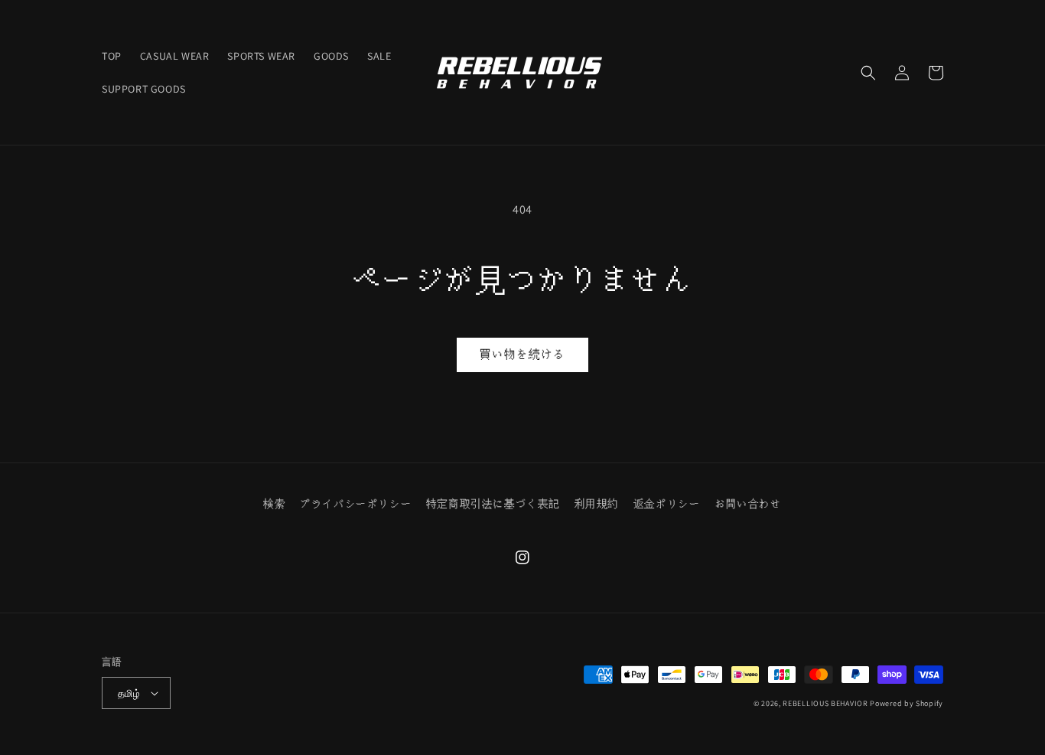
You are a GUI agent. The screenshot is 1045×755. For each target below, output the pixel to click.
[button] (868, 73)
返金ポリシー (667, 504)
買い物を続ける (522, 354)
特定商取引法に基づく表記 (493, 504)
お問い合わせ (748, 504)
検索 (274, 504)
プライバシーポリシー (356, 504)
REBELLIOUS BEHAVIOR (825, 703)
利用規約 (597, 504)
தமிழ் (129, 693)
